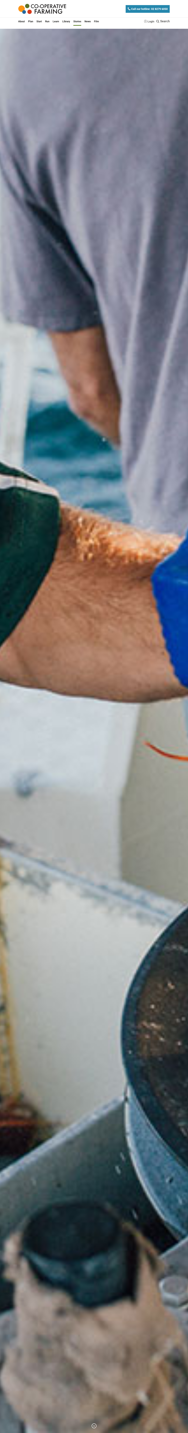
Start (39, 21)
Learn (56, 21)
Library (66, 21)
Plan (30, 21)
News (88, 21)
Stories (77, 21)
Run (47, 21)
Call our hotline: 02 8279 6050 (149, 9)
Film (96, 21)
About (21, 21)
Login (150, 21)
